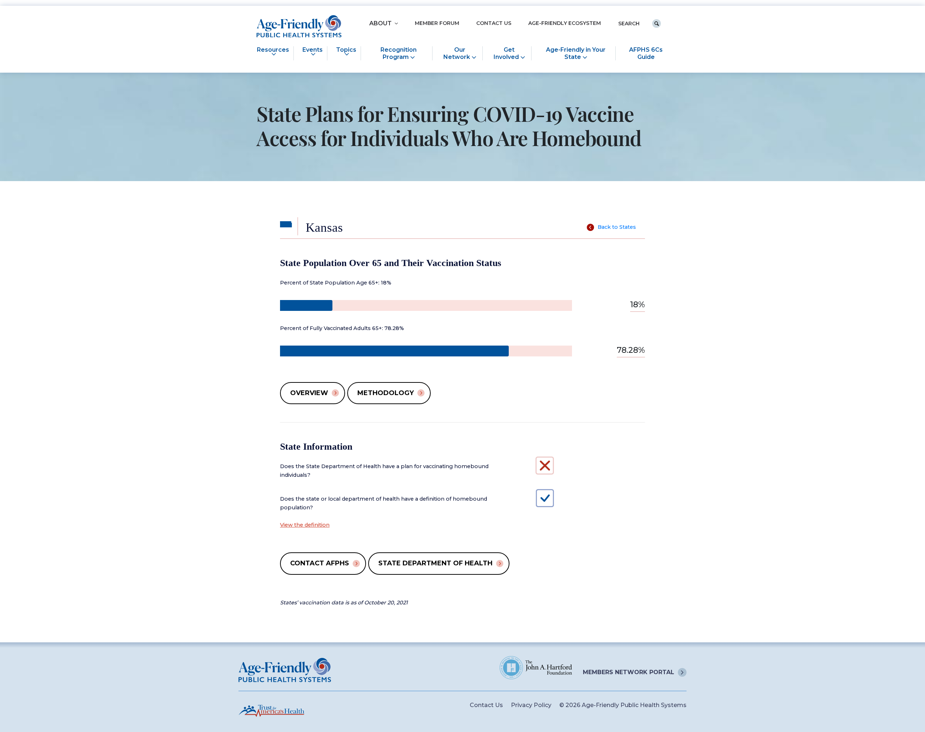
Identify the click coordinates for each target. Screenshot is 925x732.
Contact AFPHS (319, 563)
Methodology (385, 393)
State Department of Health (435, 563)
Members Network (628, 672)
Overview (309, 393)
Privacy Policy (531, 705)
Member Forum (437, 23)
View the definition (305, 525)
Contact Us (493, 23)
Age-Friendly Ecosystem (564, 23)
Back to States (617, 227)
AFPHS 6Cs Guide (646, 53)
